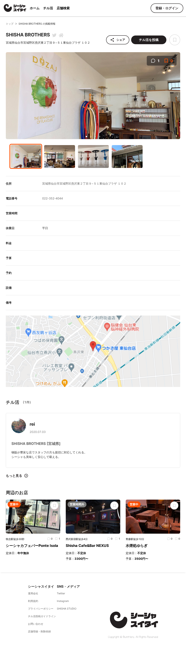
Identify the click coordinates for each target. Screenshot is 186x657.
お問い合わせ (35, 623)
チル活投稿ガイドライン (42, 616)
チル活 (48, 8)
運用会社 (33, 593)
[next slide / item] (177, 96)
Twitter (61, 593)
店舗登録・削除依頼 (39, 631)
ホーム (35, 8)
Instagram (63, 600)
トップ (9, 23)
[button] (86, 136)
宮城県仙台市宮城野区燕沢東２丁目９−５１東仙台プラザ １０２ (84, 183)
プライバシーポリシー (40, 608)
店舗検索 (63, 8)
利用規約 (33, 600)
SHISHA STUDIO (66, 608)
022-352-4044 (52, 198)
